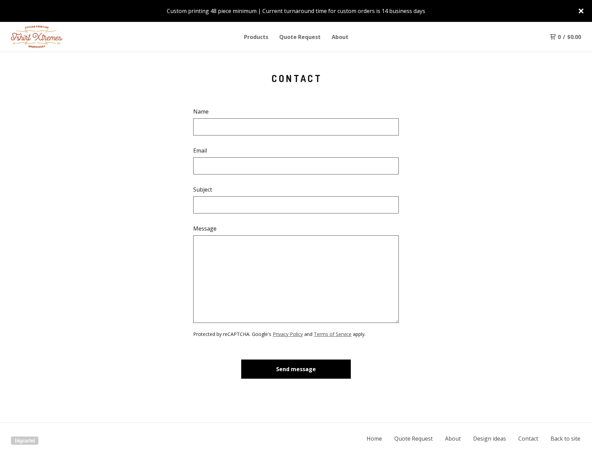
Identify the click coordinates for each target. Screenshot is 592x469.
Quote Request (300, 37)
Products (256, 37)
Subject (202, 189)
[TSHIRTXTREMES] (46, 37)
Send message (296, 369)
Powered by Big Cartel (24, 441)
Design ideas (489, 438)
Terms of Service (333, 334)
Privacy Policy (288, 334)
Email (200, 150)
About (340, 37)
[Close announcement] (581, 10)
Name (201, 111)
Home (374, 438)
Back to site (565, 438)
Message (205, 228)
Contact (528, 438)
